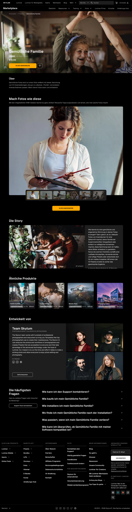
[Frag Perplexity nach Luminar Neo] (118, 492)
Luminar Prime (100, 8)
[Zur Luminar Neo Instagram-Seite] (60, 508)
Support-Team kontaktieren (23, 406)
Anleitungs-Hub (123, 8)
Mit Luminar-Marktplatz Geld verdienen (98, 475)
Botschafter (50, 457)
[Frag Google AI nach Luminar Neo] (113, 497)
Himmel (26, 469)
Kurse (26, 478)
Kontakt (48, 478)
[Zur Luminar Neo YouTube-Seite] (68, 508)
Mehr (73, 2)
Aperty (47, 3)
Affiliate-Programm (53, 461)
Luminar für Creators (97, 469)
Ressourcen (64, 8)
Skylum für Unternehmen (72, 475)
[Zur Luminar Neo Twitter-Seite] (72, 508)
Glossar (92, 457)
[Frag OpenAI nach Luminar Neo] (113, 492)
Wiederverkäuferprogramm (77, 485)
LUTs (27, 457)
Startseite (12, 14)
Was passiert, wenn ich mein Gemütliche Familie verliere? (82, 419)
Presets (21, 14)
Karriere (48, 453)
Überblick (52, 8)
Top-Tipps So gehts (98, 484)
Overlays (29, 461)
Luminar (19, 3)
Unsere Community (96, 465)
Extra (88, 8)
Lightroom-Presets (16, 306)
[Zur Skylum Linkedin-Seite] (64, 508)
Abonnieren (121, 458)
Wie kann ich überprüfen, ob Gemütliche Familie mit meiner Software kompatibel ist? (82, 428)
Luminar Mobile (9, 453)
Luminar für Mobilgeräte (33, 3)
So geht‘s (93, 453)
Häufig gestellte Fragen (76, 455)
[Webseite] (21, 362)
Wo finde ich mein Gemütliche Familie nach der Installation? (82, 412)
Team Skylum (23, 56)
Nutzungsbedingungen (54, 465)
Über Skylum (50, 449)
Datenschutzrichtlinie (54, 469)
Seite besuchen (22, 375)
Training (77, 8)
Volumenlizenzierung (75, 481)
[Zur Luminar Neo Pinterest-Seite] (75, 508)
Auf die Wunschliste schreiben (22, 293)
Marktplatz (57, 3)
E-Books (27, 474)
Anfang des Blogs (97, 480)
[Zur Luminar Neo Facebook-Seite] (57, 508)
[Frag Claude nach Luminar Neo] (123, 492)
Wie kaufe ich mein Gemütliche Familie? (82, 398)
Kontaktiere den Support (73, 450)
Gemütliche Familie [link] (33, 14)
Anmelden (124, 3)
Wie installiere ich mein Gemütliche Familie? (82, 405)
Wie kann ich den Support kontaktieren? (82, 391)
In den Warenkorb (23, 66)
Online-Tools (8, 461)
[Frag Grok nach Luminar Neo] (128, 492)
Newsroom (93, 461)
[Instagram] (17, 362)
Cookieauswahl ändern (75, 463)
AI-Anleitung (50, 474)
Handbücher (72, 460)
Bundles (28, 453)
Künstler (111, 8)
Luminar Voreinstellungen (107, 306)
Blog (65, 3)
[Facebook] (13, 362)
